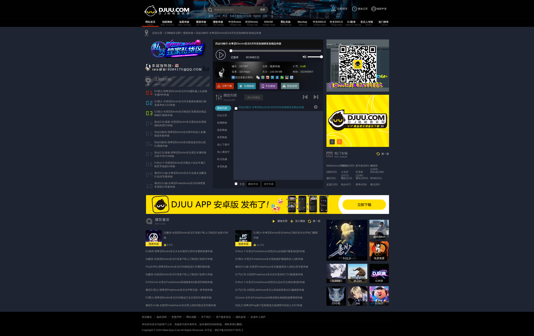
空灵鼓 (247, 16)
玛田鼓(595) (348, 165)
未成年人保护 (258, 317)
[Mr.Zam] (357, 273)
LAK (218, 16)
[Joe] (357, 295)
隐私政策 (241, 317)
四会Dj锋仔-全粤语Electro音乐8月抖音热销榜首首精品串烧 (228, 33)
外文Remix (251, 21)
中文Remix (234, 21)
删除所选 (253, 184)
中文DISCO (319, 21)
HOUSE (268, 21)
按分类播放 (253, 97)
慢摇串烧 (201, 21)
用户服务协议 (223, 317)
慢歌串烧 (218, 21)
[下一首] (316, 98)
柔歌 (211, 16)
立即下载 (227, 86)
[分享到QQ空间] (263, 77)
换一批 (385, 153)
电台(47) (346, 184)
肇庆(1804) (362, 178)
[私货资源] (379, 250)
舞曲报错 (292, 86)
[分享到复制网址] (258, 77)
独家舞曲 (167, 21)
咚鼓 (239, 16)
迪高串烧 (184, 21)
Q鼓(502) (331, 172)
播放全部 (282, 221)
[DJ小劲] (336, 295)
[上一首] (306, 98)
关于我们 (206, 317)
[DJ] (175, 10)
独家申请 (382, 8)
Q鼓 (265, 16)
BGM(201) (376, 178)
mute (304, 56)
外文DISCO (336, 21)
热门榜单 (384, 21)
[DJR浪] (379, 273)
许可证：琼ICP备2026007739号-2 (224, 330)
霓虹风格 (286, 21)
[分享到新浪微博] (268, 77)
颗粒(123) (346, 178)
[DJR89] (336, 273)
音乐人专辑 (366, 21)
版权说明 (162, 317)
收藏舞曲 (249, 86)
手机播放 (270, 86)
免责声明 (176, 317)
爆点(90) (375, 184)
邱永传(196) (377, 172)
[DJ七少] (346, 240)
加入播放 (300, 221)
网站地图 (191, 317)
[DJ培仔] (379, 295)
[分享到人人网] (277, 77)
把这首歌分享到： (245, 77)
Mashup (302, 21)
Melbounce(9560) (336, 165)
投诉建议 (147, 317)
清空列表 (269, 184)
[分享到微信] (282, 77)
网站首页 (150, 21)
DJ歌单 (351, 21)
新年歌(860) (362, 165)
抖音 (225, 16)
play (221, 55)
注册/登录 (342, 8)
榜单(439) (361, 184)
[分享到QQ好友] (287, 77)
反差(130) (332, 184)
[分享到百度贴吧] (291, 77)
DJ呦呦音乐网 (172, 33)
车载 (232, 16)
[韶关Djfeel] (379, 229)
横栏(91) (331, 178)
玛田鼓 (257, 16)
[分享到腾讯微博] (272, 77)
